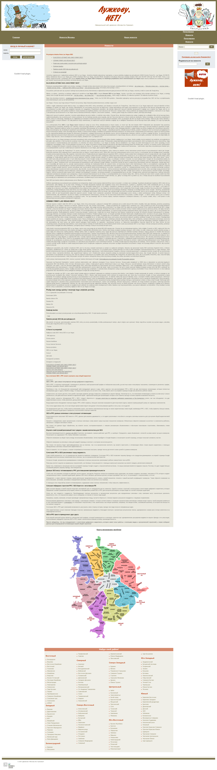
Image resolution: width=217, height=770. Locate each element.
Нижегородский (115, 739)
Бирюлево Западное (149, 699)
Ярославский (115, 658)
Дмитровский (82, 678)
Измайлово (50, 673)
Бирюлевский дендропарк (151, 702)
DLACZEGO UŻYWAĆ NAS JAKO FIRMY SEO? (68, 57)
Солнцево (50, 732)
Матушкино (51, 749)
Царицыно (146, 731)
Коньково (146, 671)
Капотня (113, 726)
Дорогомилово (51, 711)
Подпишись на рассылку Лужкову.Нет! (196, 57)
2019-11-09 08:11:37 (49, 379)
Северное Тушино (116, 673)
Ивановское (51, 671)
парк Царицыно (147, 741)
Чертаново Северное (149, 734)
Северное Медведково (85, 741)
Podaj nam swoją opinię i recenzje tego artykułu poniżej (70, 63)
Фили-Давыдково (52, 739)
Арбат (112, 690)
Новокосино (51, 687)
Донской (145, 709)
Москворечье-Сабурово (150, 718)
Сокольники (51, 700)
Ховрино (81, 698)
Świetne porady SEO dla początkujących (65, 69)
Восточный (50, 666)
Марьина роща (83, 729)
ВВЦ (79, 720)
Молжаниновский (83, 687)
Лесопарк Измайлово (54, 680)
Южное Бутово (147, 687)
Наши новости (130, 37)
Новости (189, 35)
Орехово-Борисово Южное (151, 729)
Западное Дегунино (84, 680)
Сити (112, 706)
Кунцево (49, 716)
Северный (81, 743)
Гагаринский (146, 666)
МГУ (48, 718)
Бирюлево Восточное (149, 697)
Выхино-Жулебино (116, 723)
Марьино (113, 735)
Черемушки (146, 685)
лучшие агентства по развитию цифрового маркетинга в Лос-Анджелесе (120, 398)
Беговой (80, 666)
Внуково (49, 709)
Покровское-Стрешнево (118, 671)
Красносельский (116, 699)
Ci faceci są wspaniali (59, 72)
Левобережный (83, 685)
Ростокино (81, 736)
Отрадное (81, 734)
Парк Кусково (51, 689)
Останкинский (82, 731)
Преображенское (52, 694)
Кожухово (50, 675)
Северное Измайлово (54, 696)
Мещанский (114, 702)
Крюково (50, 747)
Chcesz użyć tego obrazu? (54, 369)
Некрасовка (114, 737)
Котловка (145, 673)
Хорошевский (82, 700)
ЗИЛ (144, 711)
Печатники (114, 742)
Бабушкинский (83, 713)
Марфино (81, 727)
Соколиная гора (52, 698)
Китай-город (114, 697)
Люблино (113, 733)
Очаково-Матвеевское (54, 725)
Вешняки (50, 662)
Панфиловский (83, 654)
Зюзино (145, 668)
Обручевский (147, 678)
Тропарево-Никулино (54, 734)
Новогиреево (51, 685)
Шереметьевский (116, 654)
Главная (16, 37)
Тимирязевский (83, 696)
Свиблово (81, 738)
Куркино (113, 666)
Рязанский (114, 744)
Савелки (81, 656)
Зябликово (146, 713)
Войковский (82, 671)
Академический (148, 662)
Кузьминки (114, 728)
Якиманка (114, 715)
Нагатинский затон (149, 722)
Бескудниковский (83, 668)
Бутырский (81, 718)
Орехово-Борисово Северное (152, 727)
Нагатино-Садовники (149, 720)
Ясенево (145, 689)
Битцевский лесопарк (149, 664)
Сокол (80, 694)
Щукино (113, 680)
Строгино (113, 675)
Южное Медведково (117, 656)
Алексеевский (82, 709)
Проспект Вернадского (54, 727)
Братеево (146, 704)
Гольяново (50, 668)
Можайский (50, 720)
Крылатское (51, 714)
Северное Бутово (148, 680)
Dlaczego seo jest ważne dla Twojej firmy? (59, 371)
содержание (68, 502)
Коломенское (147, 715)
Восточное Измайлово (54, 664)
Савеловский (82, 691)
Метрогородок (51, 682)
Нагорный (146, 724)
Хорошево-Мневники (117, 678)
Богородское (51, 659)
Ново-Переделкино (53, 723)
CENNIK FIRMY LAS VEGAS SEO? (64, 60)
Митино (113, 668)
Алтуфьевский (83, 711)
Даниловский (147, 706)
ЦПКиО (49, 703)
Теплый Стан (147, 682)
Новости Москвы (67, 37)
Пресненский (115, 704)
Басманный (114, 693)
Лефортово (114, 730)
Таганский (114, 709)
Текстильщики (115, 746)
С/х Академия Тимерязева (86, 689)
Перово (49, 691)
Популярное (188, 32)
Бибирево (81, 715)
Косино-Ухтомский (53, 678)
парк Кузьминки (148, 654)
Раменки (50, 730)
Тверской (114, 711)
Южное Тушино (115, 682)
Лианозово (81, 722)
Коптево (80, 682)
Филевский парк (52, 737)
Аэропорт (81, 664)
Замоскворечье (116, 695)
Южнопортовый (115, 749)
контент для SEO (71, 433)
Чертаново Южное (148, 738)
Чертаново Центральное (150, 736)
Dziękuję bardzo (58, 66)
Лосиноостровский (84, 724)
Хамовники (114, 713)
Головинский (82, 675)
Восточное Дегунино (84, 673)
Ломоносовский (148, 675)
